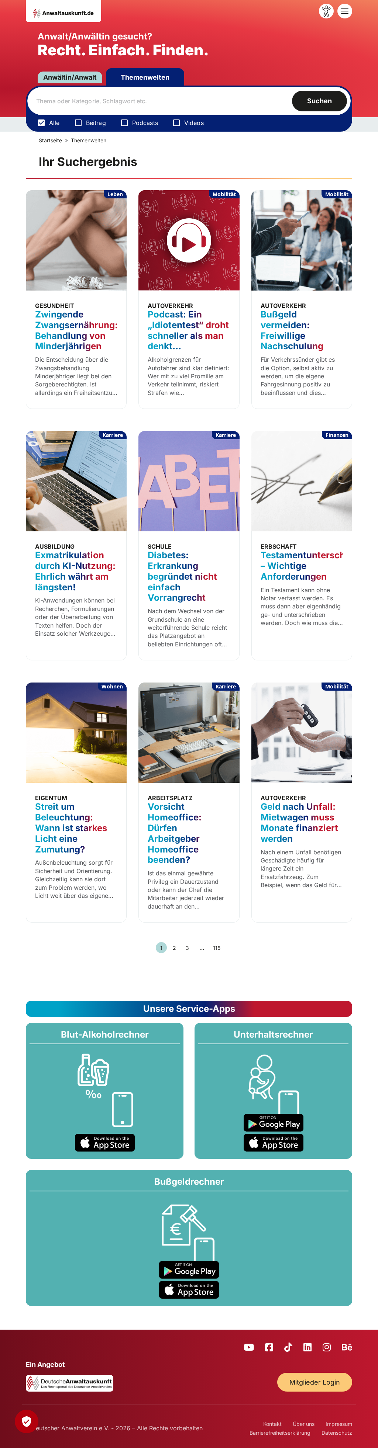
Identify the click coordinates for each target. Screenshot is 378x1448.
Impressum (339, 1424)
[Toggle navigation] (344, 11)
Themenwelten (145, 77)
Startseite (50, 140)
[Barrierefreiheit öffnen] (326, 11)
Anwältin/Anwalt (70, 77)
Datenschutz (337, 1433)
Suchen (319, 101)
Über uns (304, 1424)
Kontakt (272, 1424)
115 (216, 948)
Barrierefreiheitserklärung (280, 1433)
